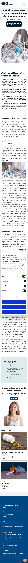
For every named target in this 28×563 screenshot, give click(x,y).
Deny (14, 312)
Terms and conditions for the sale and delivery (14, 526)
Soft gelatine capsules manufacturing (12, 537)
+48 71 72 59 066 (9, 543)
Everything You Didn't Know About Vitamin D (12, 453)
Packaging (5, 539)
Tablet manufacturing (8, 530)
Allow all (14, 302)
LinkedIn (7, 550)
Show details (19, 297)
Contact (5, 519)
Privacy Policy (6, 523)
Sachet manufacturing (8, 532)
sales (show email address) (11, 545)
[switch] (24, 281)
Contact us (14, 398)
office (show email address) (12, 548)
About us (5, 512)
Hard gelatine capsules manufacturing (12, 534)
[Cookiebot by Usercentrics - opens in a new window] (19, 250)
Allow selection (14, 307)
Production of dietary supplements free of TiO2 (13, 483)
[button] (24, 4)
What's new (5, 521)
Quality (4, 516)
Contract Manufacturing (8, 514)
